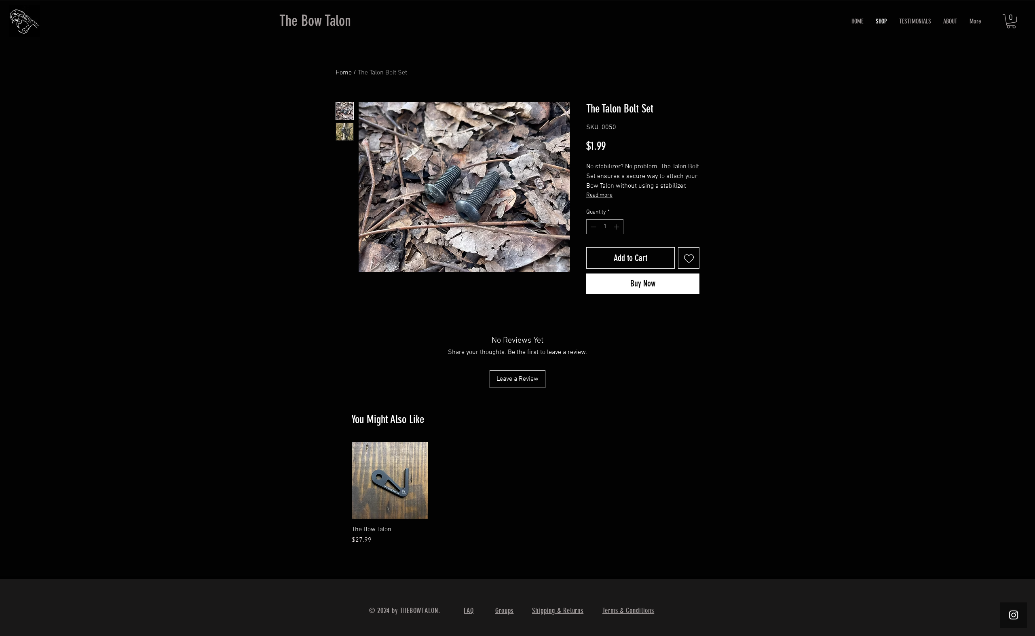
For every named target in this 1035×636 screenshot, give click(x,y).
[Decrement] (592, 227)
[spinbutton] (605, 227)
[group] (517, 493)
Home (344, 73)
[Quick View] (390, 480)
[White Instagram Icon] (1014, 615)
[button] (1011, 21)
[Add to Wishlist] (688, 258)
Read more (599, 195)
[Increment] (617, 227)
